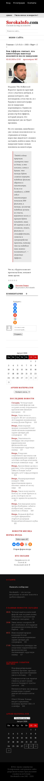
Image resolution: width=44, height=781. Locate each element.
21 (26, 374)
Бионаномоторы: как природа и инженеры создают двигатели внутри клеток (24, 692)
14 (26, 369)
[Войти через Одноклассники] (15, 322)
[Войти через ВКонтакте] (15, 308)
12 (17, 369)
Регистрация (19, 3)
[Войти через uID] (15, 304)
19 (17, 374)
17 (8, 374)
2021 (26, 44)
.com (22, 22)
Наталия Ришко (22, 285)
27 (22, 378)
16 (35, 369)
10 (9, 369)
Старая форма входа (22, 549)
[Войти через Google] (15, 319)
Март (32, 44)
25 (13, 378)
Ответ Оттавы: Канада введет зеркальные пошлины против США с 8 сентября (22, 702)
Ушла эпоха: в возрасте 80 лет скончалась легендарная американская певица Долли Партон (24, 418)
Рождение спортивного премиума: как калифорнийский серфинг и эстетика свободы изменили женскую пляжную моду (24, 458)
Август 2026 (22, 353)
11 (13, 369)
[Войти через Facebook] (15, 311)
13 (22, 369)
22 (31, 374)
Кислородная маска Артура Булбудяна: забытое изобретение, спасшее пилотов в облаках (23, 507)
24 (9, 378)
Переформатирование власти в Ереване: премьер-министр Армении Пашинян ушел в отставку (24, 671)
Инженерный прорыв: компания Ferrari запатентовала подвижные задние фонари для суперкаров (23, 430)
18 (13, 374)
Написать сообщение (19, 587)
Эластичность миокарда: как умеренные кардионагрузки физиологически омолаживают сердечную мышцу (22, 444)
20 (22, 374)
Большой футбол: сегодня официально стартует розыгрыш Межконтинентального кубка (24, 518)
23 (35, 374)
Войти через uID (22, 539)
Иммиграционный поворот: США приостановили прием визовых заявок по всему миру (23, 483)
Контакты (32, 3)
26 (18, 378)
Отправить (18, 334)
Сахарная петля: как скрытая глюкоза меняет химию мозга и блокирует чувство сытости (24, 682)
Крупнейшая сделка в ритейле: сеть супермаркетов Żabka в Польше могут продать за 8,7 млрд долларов (24, 470)
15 (31, 369)
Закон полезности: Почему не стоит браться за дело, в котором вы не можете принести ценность (23, 495)
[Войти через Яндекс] (15, 315)
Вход (8, 3)
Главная (9, 44)
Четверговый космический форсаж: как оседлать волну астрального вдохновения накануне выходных (24, 407)
